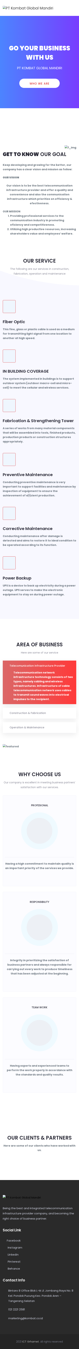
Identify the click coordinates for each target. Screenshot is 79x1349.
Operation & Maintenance (27, 727)
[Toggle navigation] (74, 8)
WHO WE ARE (40, 84)
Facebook (14, 1240)
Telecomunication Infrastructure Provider (37, 666)
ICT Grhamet (30, 1341)
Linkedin (13, 1254)
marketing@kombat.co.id (25, 1318)
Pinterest (14, 1261)
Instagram (14, 1247)
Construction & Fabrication (28, 713)
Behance (13, 1269)
